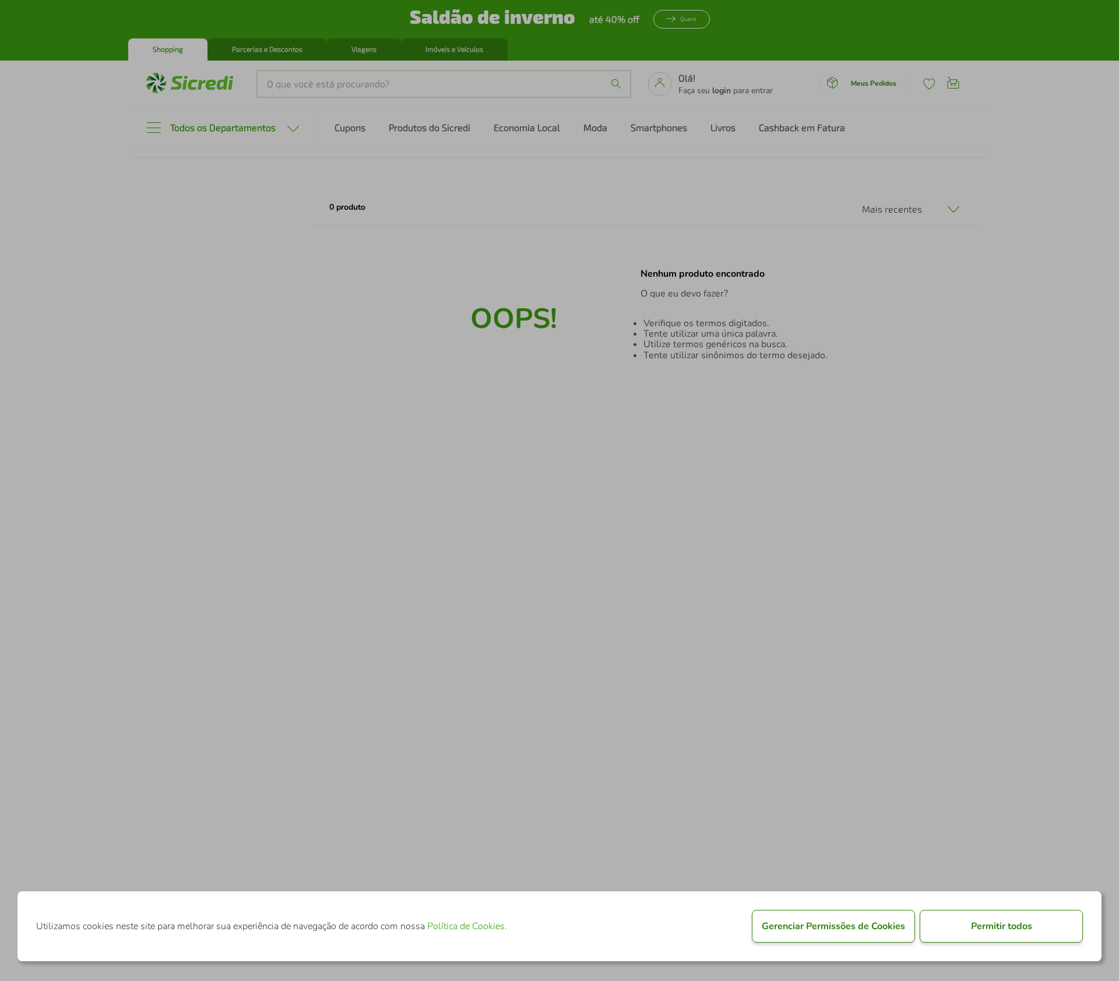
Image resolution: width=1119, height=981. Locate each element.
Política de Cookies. (467, 926)
